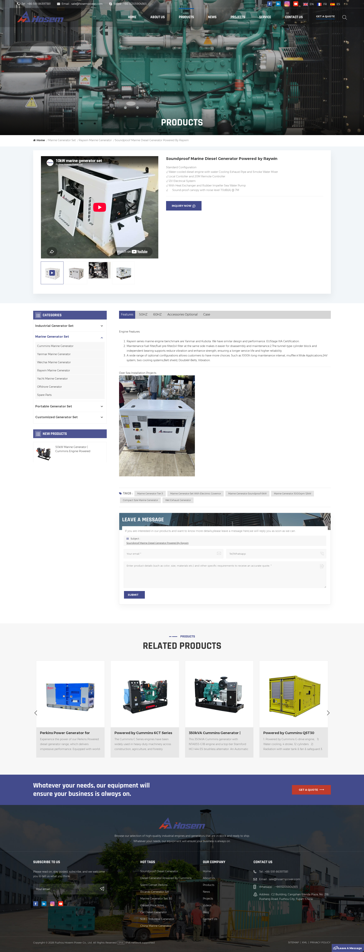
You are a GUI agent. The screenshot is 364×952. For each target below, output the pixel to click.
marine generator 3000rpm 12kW (292, 493)
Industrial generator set (54, 326)
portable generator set (53, 406)
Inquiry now (182, 205)
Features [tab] (127, 314)
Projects (238, 17)
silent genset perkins (153, 885)
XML (304, 942)
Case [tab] (206, 314)
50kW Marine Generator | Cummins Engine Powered (72, 449)
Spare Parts (44, 395)
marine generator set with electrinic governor (195, 493)
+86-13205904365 (135, 3)
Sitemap (293, 942)
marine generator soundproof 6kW (247, 493)
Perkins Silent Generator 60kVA (290, 733)
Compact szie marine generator (140, 500)
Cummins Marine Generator (55, 346)
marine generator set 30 (156, 898)
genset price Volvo (152, 905)
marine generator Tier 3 (150, 493)
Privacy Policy (320, 942)
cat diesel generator (153, 912)
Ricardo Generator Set (154, 891)
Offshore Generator (49, 386)
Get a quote (325, 16)
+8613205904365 (286, 887)
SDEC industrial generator (157, 919)
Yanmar (190, 341)
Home (132, 17)
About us (157, 17)
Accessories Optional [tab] (182, 314)
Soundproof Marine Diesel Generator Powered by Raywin (157, 543)
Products (186, 17)
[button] (35, 713)
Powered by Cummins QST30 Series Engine (214, 733)
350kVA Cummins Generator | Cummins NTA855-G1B (140, 733)
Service (265, 17)
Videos (207, 905)
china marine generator (155, 926)
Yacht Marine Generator (52, 378)
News (212, 17)
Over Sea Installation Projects (137, 373)
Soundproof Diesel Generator (159, 871)
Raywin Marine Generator (53, 370)
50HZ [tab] (143, 314)
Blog (206, 912)
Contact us (294, 17)
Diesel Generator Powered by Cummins (165, 878)
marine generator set (62, 140)
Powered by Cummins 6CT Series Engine (69, 733)
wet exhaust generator (178, 500)
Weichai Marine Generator (54, 362)
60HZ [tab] (157, 314)
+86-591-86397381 (39, 3)
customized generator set (56, 417)
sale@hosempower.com (87, 3)
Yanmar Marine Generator (54, 354)
